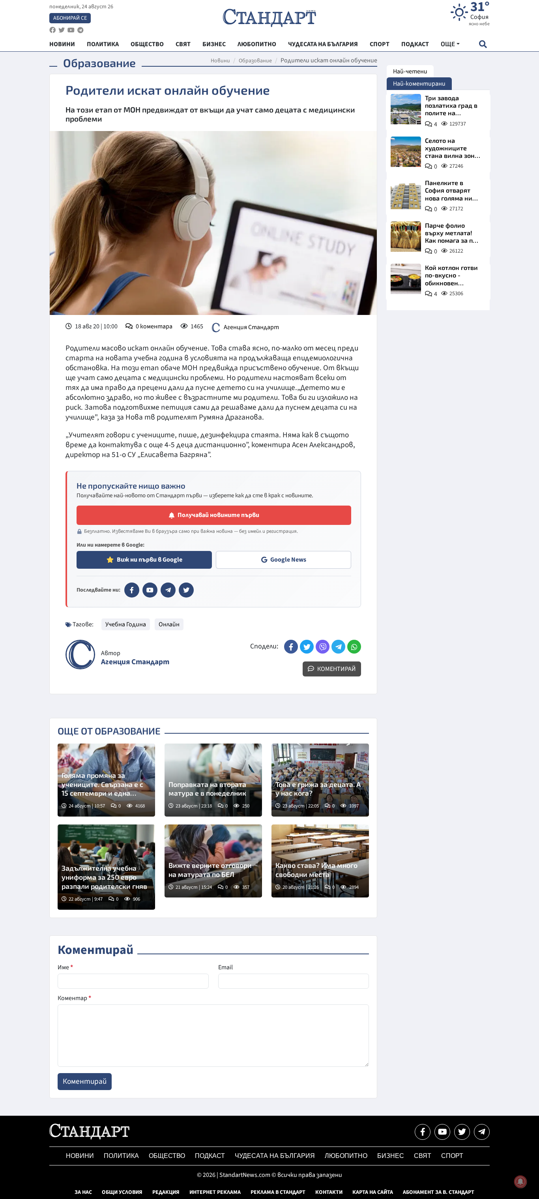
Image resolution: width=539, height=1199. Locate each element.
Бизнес (390, 1155)
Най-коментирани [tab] (419, 83)
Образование (255, 61)
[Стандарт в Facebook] (131, 590)
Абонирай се (70, 18)
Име (65, 967)
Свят (422, 1155)
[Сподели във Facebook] (291, 647)
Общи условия (122, 1192)
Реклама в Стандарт (278, 1192)
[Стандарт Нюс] (89, 1137)
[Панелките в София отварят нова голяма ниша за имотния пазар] (406, 194)
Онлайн (169, 624)
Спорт (452, 1155)
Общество (167, 1155)
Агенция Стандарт (251, 327)
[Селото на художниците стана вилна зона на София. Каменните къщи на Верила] (406, 152)
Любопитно (346, 1155)
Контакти (328, 1192)
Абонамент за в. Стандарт (438, 1192)
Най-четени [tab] (410, 71)
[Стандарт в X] (186, 590)
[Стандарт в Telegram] (168, 590)
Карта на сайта (372, 1192)
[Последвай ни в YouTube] (442, 1132)
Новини (220, 61)
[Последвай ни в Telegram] (482, 1132)
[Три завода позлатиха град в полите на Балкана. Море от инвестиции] (406, 109)
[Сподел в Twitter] (307, 647)
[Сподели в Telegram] (338, 647)
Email (225, 967)
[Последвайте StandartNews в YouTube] (71, 30)
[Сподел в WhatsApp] (354, 647)
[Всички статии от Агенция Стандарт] (80, 654)
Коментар (74, 998)
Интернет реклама (215, 1192)
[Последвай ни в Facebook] (422, 1132)
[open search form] (483, 44)
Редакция (166, 1192)
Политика (121, 1155)
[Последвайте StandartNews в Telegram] (80, 30)
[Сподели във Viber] (322, 647)
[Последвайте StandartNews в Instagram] (61, 30)
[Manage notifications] (520, 1181)
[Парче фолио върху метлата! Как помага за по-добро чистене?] (406, 236)
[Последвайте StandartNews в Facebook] (52, 30)
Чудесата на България (275, 1155)
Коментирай (336, 669)
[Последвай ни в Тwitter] (462, 1132)
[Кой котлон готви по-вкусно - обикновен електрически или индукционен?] (406, 279)
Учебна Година (125, 624)
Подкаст (210, 1155)
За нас (83, 1192)
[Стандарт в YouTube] (149, 590)
